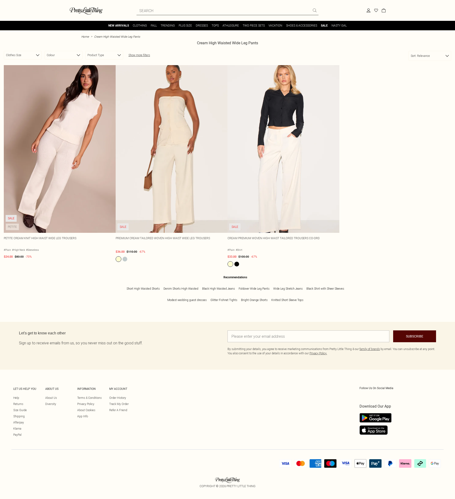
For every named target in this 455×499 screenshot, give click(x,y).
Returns (18, 404)
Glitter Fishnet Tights (223, 300)
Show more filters (139, 55)
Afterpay (18, 422)
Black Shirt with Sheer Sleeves (325, 288)
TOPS (215, 25)
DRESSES (202, 25)
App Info (82, 416)
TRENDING (168, 25)
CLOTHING (140, 25)
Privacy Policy (85, 404)
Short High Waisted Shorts (143, 288)
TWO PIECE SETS (254, 25)
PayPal (17, 434)
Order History (117, 398)
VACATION (275, 25)
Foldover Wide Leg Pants (254, 288)
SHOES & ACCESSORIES (301, 25)
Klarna (17, 428)
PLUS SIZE (185, 25)
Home (85, 36)
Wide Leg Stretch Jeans (288, 288)
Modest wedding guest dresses (187, 300)
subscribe (414, 336)
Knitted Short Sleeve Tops (287, 300)
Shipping (19, 416)
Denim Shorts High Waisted (181, 288)
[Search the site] (315, 10)
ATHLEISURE (231, 25)
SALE (324, 25)
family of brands (369, 349)
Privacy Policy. (318, 353)
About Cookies (86, 410)
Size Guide (20, 410)
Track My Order (119, 404)
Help (16, 398)
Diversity (50, 404)
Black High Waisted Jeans (218, 288)
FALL (154, 25)
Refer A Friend (118, 410)
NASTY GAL (339, 25)
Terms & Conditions (89, 398)
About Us (51, 398)
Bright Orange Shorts (254, 300)
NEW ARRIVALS (118, 25)
